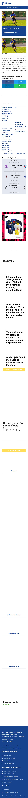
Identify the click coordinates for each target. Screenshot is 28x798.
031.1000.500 (10, 739)
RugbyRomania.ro (6, 732)
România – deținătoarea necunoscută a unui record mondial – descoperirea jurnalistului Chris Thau (20, 128)
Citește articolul (8, 153)
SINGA (19, 748)
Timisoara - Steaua (16, 165)
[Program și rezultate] (20, 7)
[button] (22, 3)
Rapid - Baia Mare (16, 175)
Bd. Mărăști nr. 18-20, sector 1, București (13, 736)
